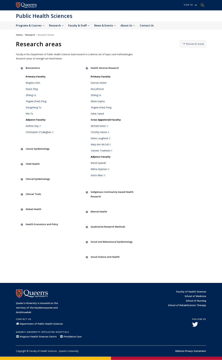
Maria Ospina (98, 101)
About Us (127, 25)
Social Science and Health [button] (105, 256)
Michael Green (98, 125)
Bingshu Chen (33, 82)
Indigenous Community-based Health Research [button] (112, 194)
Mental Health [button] (99, 211)
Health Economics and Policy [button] (42, 224)
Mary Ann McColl (100, 144)
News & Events (104, 25)
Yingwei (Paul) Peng (36, 101)
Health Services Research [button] (105, 67)
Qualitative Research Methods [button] (108, 226)
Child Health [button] (33, 163)
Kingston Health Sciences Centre (38, 336)
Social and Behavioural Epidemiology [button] (112, 241)
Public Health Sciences (44, 15)
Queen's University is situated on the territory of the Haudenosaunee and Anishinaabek (37, 308)
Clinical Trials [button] (33, 194)
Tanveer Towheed (100, 150)
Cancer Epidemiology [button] (38, 148)
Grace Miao (97, 175)
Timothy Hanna (99, 132)
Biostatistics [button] (33, 67)
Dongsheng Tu (33, 107)
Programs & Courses (29, 25)
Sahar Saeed (97, 113)
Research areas (195, 43)
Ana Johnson (97, 88)
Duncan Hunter (99, 82)
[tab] (49, 68)
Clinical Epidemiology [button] (38, 178)
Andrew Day (32, 125)
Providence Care (73, 336)
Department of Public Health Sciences (41, 323)
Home (19, 34)
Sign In (188, 4)
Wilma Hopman (99, 169)
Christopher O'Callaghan (38, 132)
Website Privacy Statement (190, 351)
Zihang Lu (31, 95)
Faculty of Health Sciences (191, 291)
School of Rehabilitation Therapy (187, 305)
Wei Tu (29, 113)
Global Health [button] (33, 209)
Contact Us (147, 25)
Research (55, 25)
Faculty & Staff (77, 25)
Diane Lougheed (99, 138)
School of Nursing (196, 300)
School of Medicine (195, 296)
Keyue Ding (32, 88)
